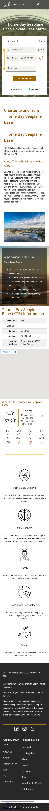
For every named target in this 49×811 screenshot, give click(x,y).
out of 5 (19, 89)
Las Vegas (27, 771)
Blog (5, 769)
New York (26, 747)
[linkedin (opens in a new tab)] (33, 729)
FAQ (5, 775)
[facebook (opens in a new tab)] (16, 729)
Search (26, 78)
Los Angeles (28, 753)
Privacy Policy (10, 763)
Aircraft (6, 757)
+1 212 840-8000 (29, 806)
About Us (7, 751)
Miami (25, 759)
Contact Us (8, 781)
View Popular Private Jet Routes (32, 786)
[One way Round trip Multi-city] (11, 41)
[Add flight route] (41, 58)
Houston (26, 765)
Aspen (25, 777)
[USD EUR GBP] (41, 41)
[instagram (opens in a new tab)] (24, 729)
